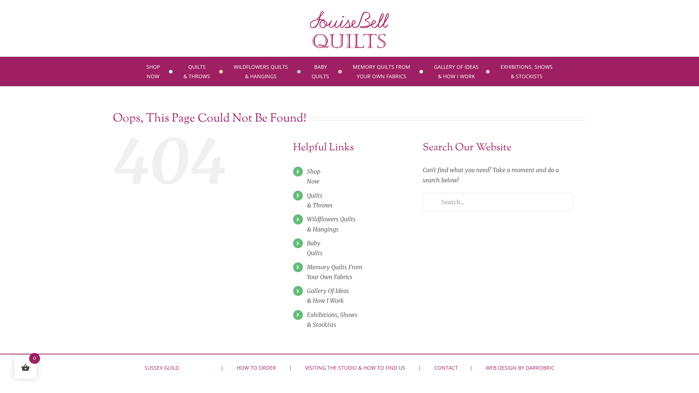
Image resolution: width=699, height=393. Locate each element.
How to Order (256, 367)
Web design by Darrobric (520, 367)
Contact (446, 367)
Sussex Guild (162, 367)
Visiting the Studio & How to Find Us (355, 367)
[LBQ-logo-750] (349, 13)
